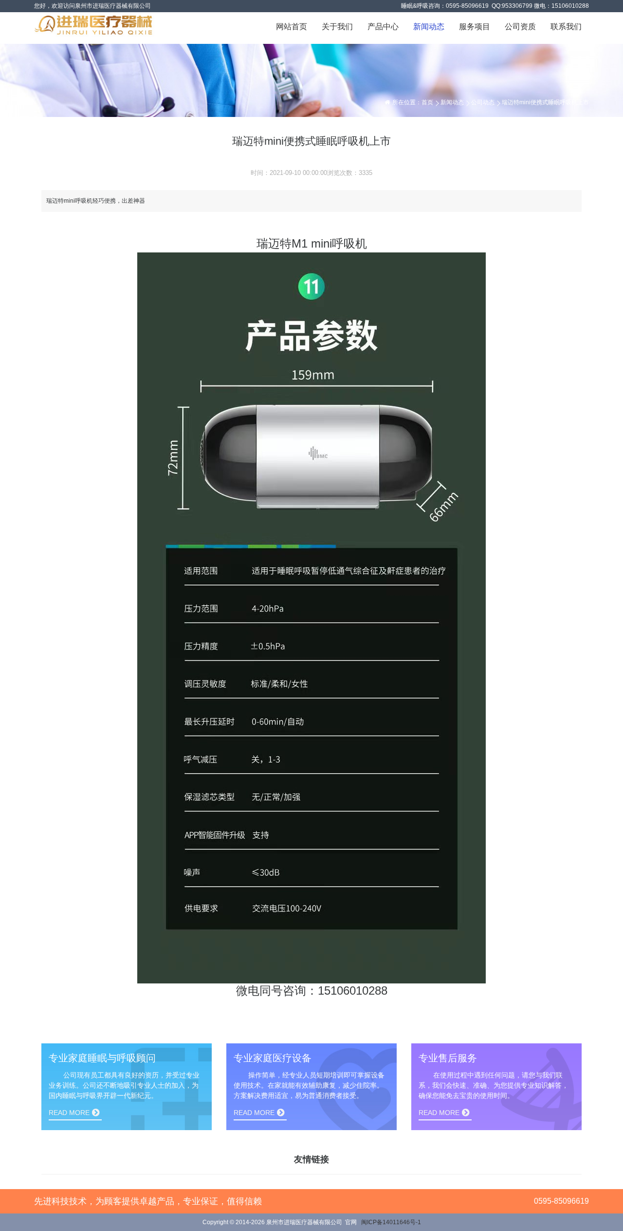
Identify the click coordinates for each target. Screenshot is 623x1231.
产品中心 (383, 26)
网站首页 (291, 26)
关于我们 (337, 26)
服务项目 (474, 26)
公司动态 (483, 102)
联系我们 (566, 26)
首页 (427, 102)
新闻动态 (428, 26)
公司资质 (520, 26)
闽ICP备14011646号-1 (391, 1222)
